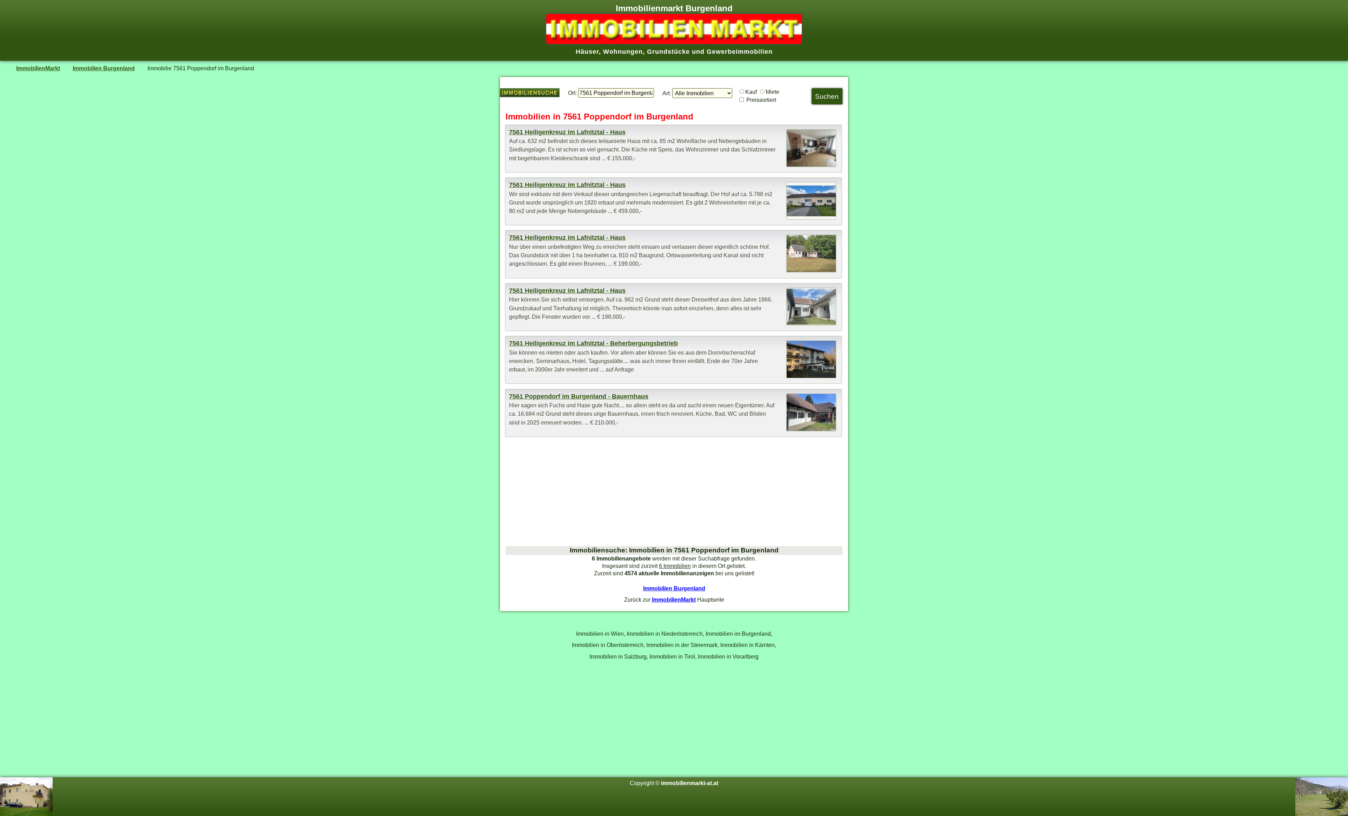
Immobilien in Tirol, (672, 656)
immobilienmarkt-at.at (689, 783)
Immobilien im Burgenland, (739, 633)
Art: (666, 93)
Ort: (572, 93)
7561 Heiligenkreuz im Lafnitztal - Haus (567, 132)
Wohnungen (623, 51)
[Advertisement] (673, 491)
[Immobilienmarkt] (674, 42)
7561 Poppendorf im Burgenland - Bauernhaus (578, 396)
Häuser (587, 51)
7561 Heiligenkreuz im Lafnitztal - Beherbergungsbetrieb (593, 343)
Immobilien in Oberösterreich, (608, 645)
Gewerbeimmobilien (740, 51)
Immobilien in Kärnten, (748, 645)
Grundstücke (668, 51)
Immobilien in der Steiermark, (682, 645)
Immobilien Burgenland (104, 68)
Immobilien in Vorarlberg (728, 656)
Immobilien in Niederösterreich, (665, 633)
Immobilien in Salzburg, (618, 656)
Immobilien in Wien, (600, 633)
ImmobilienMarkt (38, 68)
